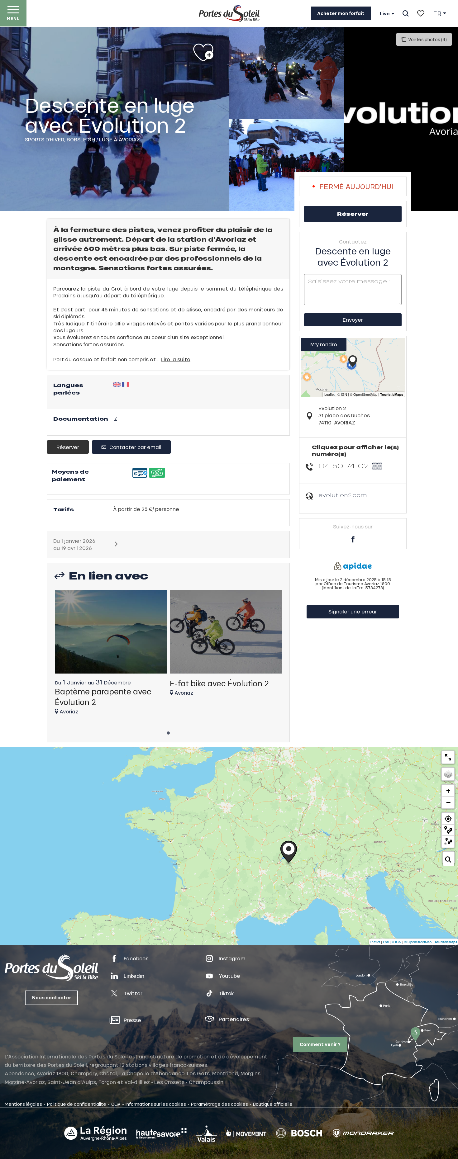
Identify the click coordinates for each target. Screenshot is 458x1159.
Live (385, 14)
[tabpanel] (110, 655)
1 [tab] (168, 731)
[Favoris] (420, 13)
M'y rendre (323, 344)
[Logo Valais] (206, 1133)
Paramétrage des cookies (219, 1104)
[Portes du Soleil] (229, 13)
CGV (116, 1104)
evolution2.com (342, 495)
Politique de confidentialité (76, 1104)
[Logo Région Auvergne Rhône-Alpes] (95, 1133)
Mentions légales (23, 1104)
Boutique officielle (273, 1104)
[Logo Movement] (246, 1133)
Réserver (67, 447)
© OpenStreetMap (418, 941)
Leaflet (375, 941)
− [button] (448, 802)
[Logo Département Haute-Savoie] (161, 1133)
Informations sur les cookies (156, 1104)
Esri (386, 941)
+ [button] (448, 791)
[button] (405, 13)
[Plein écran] (448, 757)
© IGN (396, 941)
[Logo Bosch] (299, 1133)
